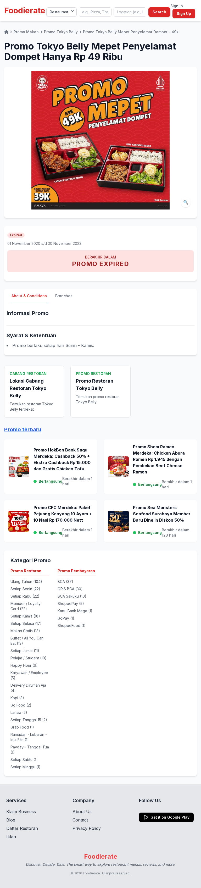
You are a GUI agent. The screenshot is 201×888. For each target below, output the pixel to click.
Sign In (176, 6)
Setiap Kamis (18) (25, 616)
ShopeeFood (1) (72, 625)
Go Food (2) (20, 705)
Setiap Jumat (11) (24, 650)
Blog (10, 820)
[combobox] (95, 12)
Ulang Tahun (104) (26, 581)
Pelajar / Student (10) (28, 658)
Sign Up (184, 13)
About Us (82, 811)
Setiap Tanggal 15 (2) (28, 720)
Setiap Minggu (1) (25, 767)
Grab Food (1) (22, 727)
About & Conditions (29, 296)
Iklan (11, 836)
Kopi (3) (17, 698)
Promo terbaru (22, 429)
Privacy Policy (86, 828)
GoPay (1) (66, 618)
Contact (80, 820)
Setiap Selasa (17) (26, 623)
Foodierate (24, 10)
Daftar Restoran (22, 828)
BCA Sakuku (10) (72, 596)
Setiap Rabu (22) (25, 596)
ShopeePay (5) (71, 603)
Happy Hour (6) (24, 665)
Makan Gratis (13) (25, 630)
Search (159, 12)
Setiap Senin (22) (25, 589)
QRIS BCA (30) (70, 589)
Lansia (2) (18, 712)
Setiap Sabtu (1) (24, 759)
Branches (63, 296)
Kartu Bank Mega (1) (75, 611)
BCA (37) (65, 581)
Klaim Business (21, 811)
